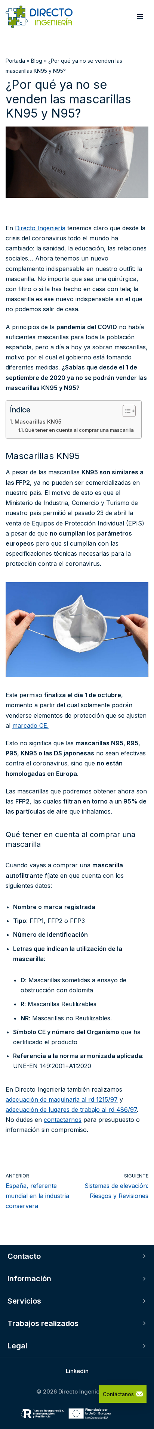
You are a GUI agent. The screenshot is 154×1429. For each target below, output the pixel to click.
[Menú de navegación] (140, 16)
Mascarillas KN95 (38, 421)
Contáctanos (118, 1394)
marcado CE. (30, 725)
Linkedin (77, 1371)
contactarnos (62, 1119)
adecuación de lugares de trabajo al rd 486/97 (71, 1109)
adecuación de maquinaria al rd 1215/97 (62, 1099)
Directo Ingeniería (40, 228)
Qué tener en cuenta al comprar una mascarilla (79, 430)
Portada (15, 60)
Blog (36, 60)
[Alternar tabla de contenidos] (125, 411)
